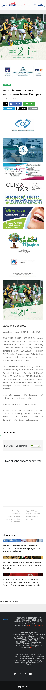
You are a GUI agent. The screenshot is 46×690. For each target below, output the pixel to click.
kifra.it (33, 647)
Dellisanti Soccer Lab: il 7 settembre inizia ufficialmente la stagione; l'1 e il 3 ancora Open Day (22, 565)
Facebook (16, 104)
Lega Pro (7, 85)
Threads (22, 108)
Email (34, 108)
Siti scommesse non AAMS (9, 602)
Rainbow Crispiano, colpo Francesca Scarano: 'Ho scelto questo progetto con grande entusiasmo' (22, 548)
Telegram (10, 108)
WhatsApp (30, 104)
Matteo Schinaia (35, 625)
